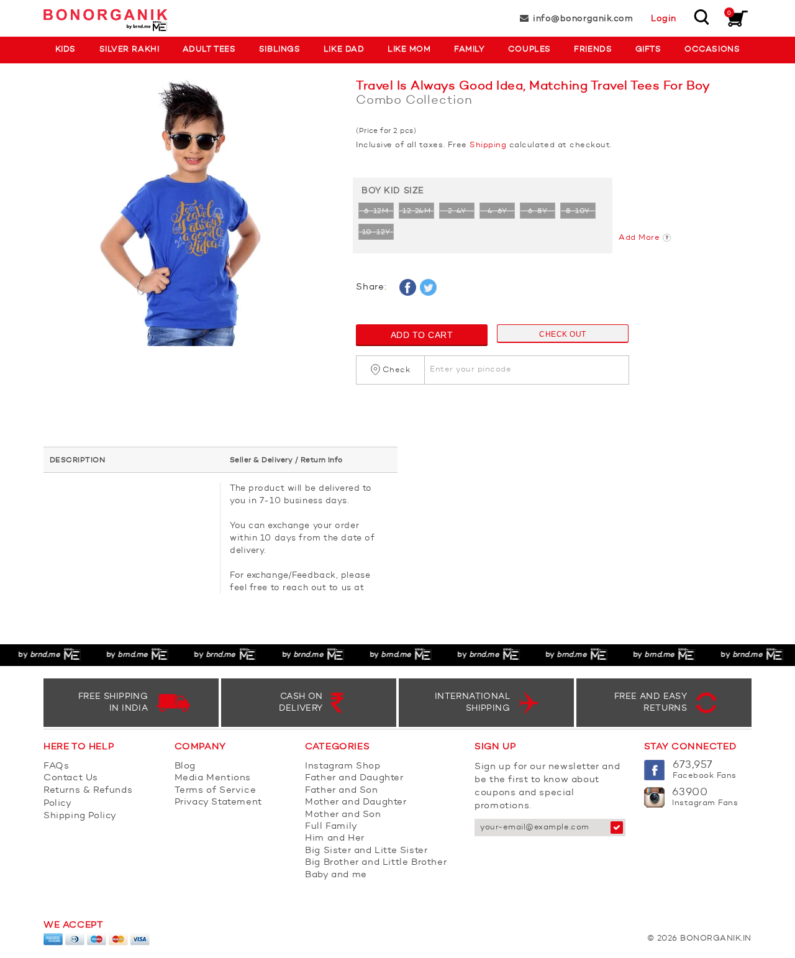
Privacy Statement (218, 802)
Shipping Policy (80, 816)
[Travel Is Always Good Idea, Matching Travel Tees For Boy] (190, 218)
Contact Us (70, 778)
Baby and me (336, 875)
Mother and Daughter (355, 802)
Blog (185, 766)
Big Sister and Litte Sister (366, 850)
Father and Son (341, 790)
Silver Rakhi (129, 49)
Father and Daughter (354, 778)
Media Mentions (213, 778)
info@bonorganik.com (583, 18)
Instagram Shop (342, 766)
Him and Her (335, 838)
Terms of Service (216, 790)
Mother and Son (343, 814)
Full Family (331, 826)
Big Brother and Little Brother (376, 862)
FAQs (56, 766)
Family (469, 49)
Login (663, 18)
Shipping (488, 145)
